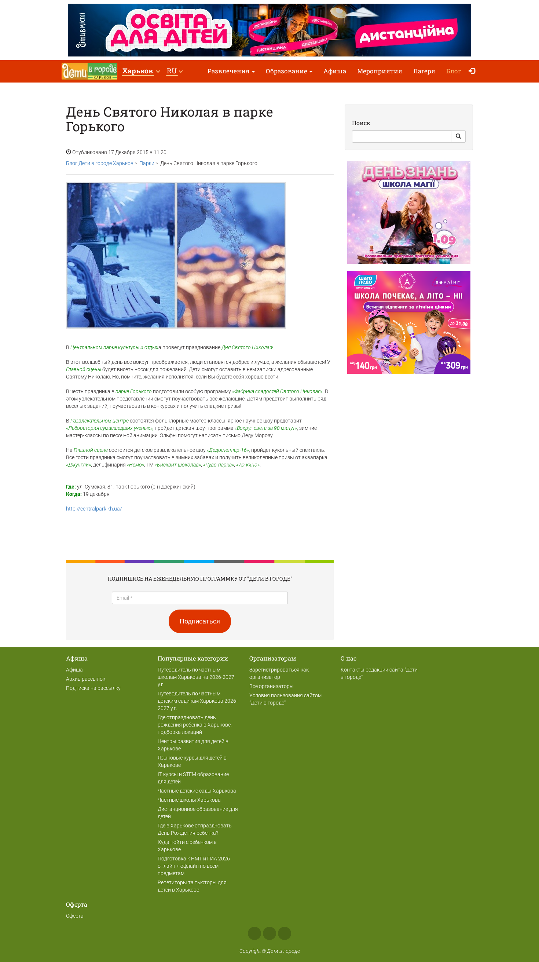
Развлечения (229, 71)
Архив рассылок (85, 679)
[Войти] (473, 71)
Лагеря (424, 71)
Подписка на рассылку (93, 688)
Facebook (254, 933)
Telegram (284, 933)
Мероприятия (379, 71)
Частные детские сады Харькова (197, 791)
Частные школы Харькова (189, 800)
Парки (146, 163)
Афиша (334, 71)
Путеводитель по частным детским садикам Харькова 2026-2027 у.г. (198, 701)
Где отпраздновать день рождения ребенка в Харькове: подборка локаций (195, 724)
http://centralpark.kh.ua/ (94, 509)
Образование (287, 71)
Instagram (269, 933)
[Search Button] (458, 136)
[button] (141, 71)
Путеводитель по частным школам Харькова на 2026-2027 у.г (196, 677)
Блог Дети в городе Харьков (99, 163)
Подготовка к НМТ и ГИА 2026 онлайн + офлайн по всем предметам (194, 866)
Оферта (75, 916)
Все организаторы (271, 686)
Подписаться (200, 621)
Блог (453, 71)
